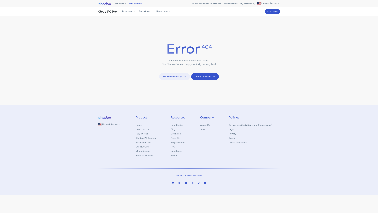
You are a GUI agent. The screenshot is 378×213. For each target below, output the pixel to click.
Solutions (144, 11)
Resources (162, 11)
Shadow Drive (231, 3)
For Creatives (135, 3)
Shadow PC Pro (143, 142)
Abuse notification (238, 142)
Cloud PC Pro (107, 11)
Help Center (177, 125)
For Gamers (120, 3)
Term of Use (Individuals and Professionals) (250, 125)
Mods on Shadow (144, 155)
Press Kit (175, 138)
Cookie (232, 138)
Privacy (232, 133)
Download (176, 133)
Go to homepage (172, 76)
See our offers (203, 76)
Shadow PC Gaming (146, 138)
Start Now (272, 11)
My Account (246, 3)
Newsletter (176, 151)
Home (139, 125)
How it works (142, 129)
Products (127, 11)
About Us (205, 125)
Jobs (202, 129)
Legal (231, 129)
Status (174, 155)
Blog (173, 129)
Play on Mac (142, 133)
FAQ (173, 146)
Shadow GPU (142, 146)
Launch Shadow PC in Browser (206, 3)
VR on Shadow (143, 151)
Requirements (178, 142)
